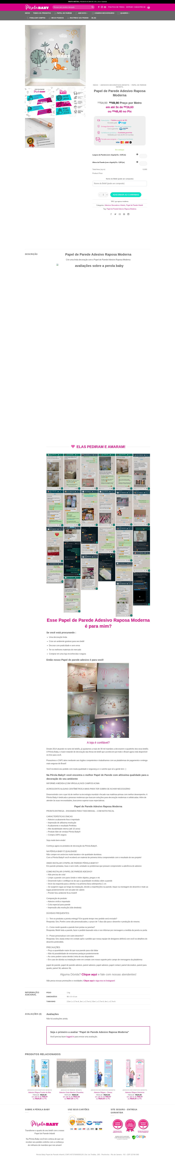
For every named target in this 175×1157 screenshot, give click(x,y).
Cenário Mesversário (104, 13)
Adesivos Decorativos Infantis (114, 85)
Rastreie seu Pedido (79, 18)
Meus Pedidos (57, 18)
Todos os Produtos (42, 13)
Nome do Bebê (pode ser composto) (119, 179)
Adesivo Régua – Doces (103, 1092)
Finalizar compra (37, 18)
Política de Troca (116, 7)
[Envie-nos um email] (105, 7)
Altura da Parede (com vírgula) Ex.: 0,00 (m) (108, 162)
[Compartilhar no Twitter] (115, 214)
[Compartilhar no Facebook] (111, 214)
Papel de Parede (64, 13)
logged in (70, 1037)
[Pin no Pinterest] (124, 214)
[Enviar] (92, 7)
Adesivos (82, 13)
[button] (148, 7)
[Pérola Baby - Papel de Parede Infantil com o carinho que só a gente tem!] (37, 7)
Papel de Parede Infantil (134, 205)
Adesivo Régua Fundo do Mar (39, 1092)
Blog (94, 18)
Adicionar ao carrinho (126, 195)
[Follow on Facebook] (99, 7)
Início (27, 13)
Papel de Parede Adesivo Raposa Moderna (121, 209)
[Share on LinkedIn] (128, 214)
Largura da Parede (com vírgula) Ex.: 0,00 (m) (109, 155)
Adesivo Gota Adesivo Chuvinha (71, 1092)
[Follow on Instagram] (102, 7)
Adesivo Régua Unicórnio (134, 1092)
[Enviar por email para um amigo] (120, 214)
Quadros (124, 13)
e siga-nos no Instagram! (99, 981)
